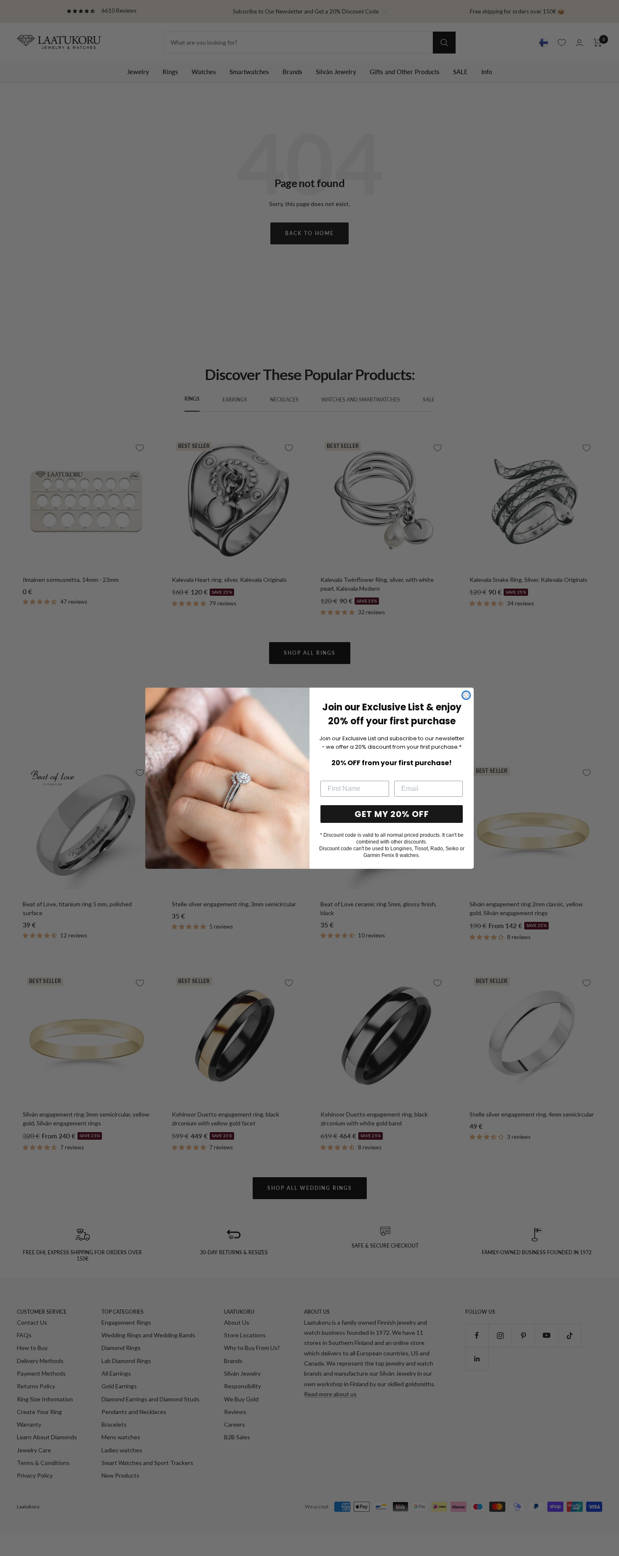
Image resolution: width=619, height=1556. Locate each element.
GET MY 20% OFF (392, 814)
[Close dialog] (466, 695)
